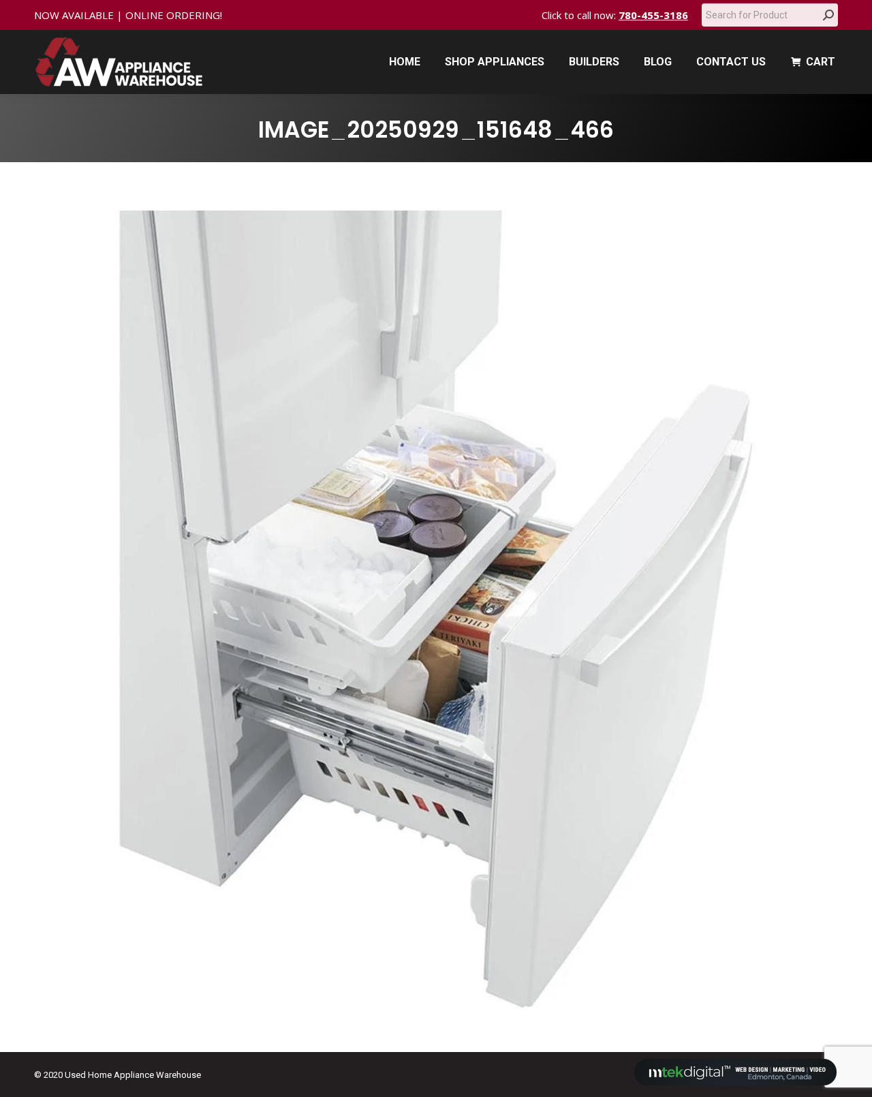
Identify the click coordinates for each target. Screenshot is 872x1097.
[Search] (828, 15)
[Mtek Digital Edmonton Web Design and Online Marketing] (736, 1082)
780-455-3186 (653, 15)
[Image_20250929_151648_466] (436, 604)
